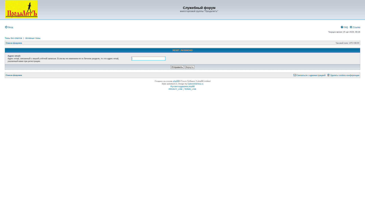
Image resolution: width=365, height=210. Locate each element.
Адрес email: (14, 56)
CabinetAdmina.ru (195, 84)
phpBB (176, 81)
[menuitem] (9, 27)
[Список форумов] (21, 9)
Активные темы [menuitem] (32, 38)
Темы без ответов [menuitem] (13, 38)
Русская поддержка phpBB (183, 86)
